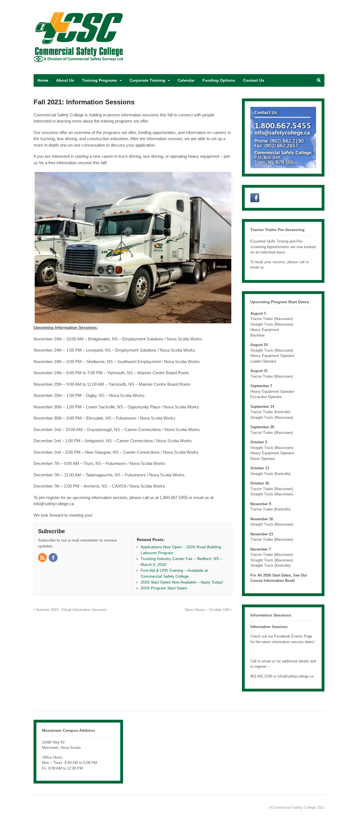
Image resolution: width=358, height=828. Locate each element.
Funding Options (218, 80)
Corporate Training (147, 80)
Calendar (186, 80)
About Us (65, 80)
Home (42, 80)
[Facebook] (53, 558)
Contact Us (253, 80)
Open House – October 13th (208, 610)
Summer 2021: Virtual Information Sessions (71, 610)
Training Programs (99, 80)
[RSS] (43, 558)
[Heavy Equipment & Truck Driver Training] (79, 60)
